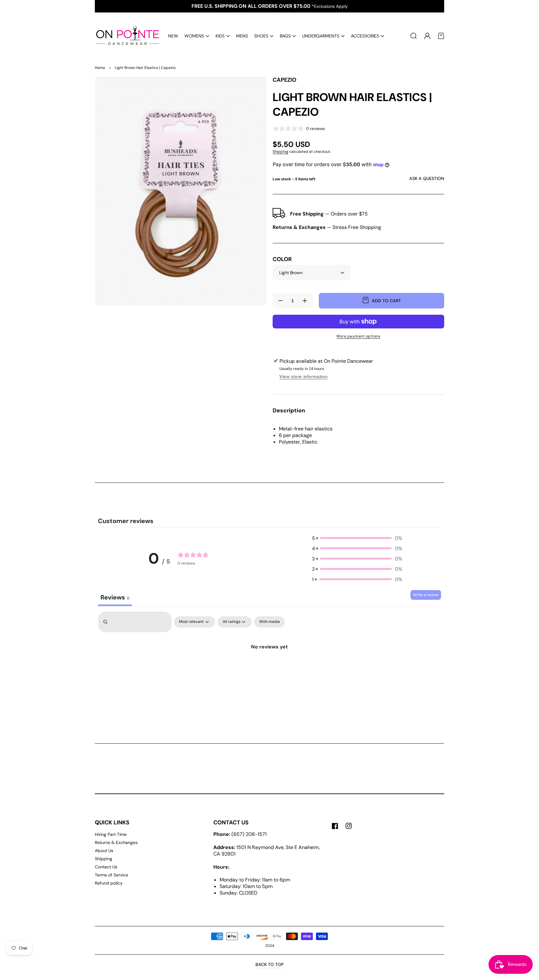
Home (100, 67)
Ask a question (426, 178)
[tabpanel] (269, 663)
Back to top (269, 964)
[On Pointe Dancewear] (125, 36)
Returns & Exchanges (116, 842)
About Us (104, 850)
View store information (303, 376)
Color (282, 259)
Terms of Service (111, 875)
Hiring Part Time (111, 834)
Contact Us (106, 867)
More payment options (358, 336)
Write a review (426, 594)
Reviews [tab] (114, 597)
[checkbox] (269, 622)
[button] (196, 36)
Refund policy (109, 883)
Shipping (280, 151)
